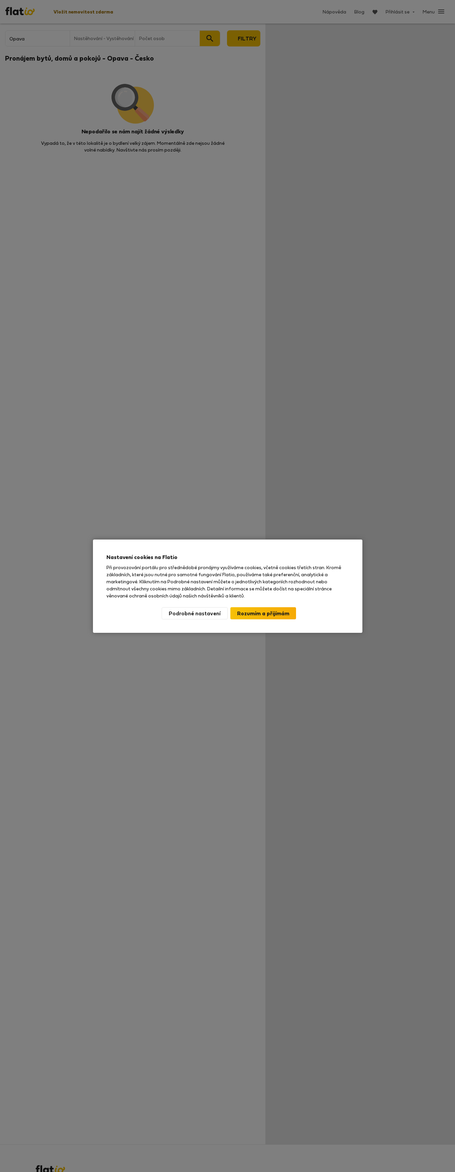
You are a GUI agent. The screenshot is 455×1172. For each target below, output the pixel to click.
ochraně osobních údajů (155, 595)
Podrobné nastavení (195, 613)
